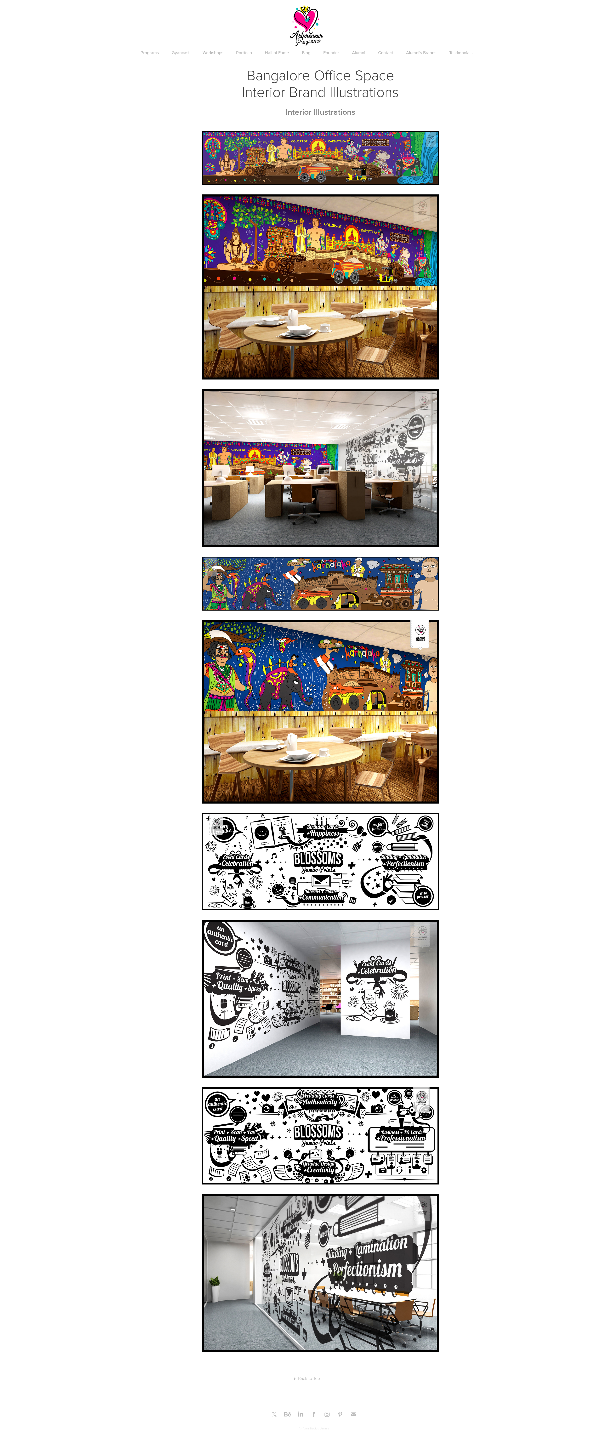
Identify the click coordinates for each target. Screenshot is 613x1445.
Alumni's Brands (421, 53)
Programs (150, 53)
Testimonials (460, 53)
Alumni (358, 53)
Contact (385, 53)
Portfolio (244, 53)
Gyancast (181, 53)
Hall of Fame (277, 53)
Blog (306, 53)
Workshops (213, 53)
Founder (331, 53)
